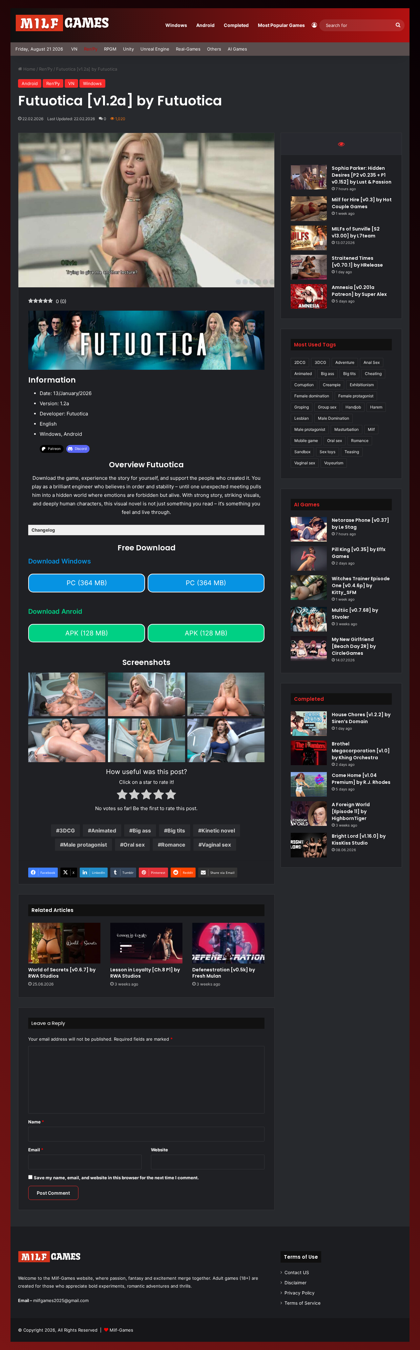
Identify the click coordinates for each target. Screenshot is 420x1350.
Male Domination (333, 418)
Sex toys (327, 451)
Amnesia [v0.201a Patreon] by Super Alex (359, 291)
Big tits (176, 830)
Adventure (344, 362)
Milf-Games (121, 1330)
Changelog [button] (43, 530)
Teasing (352, 451)
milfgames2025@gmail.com (61, 1300)
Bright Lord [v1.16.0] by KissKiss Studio (359, 839)
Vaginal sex (216, 844)
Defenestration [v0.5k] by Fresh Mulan (223, 972)
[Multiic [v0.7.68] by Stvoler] (309, 619)
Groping (301, 407)
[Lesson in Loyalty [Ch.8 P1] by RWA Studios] (146, 943)
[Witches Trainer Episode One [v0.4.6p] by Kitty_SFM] (309, 587)
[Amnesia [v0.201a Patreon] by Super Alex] (309, 296)
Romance (173, 844)
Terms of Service (302, 1303)
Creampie (332, 384)
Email (35, 1149)
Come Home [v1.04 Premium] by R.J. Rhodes (361, 779)
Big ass (142, 830)
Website (159, 1149)
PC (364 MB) (87, 583)
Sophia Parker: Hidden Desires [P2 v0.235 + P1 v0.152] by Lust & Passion (361, 175)
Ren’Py (90, 49)
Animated (103, 830)
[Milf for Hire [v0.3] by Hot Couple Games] (309, 208)
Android (205, 25)
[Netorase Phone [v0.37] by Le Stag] (309, 529)
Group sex (327, 407)
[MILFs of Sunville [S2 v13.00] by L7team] (309, 238)
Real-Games (188, 49)
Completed (236, 25)
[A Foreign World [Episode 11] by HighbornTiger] (309, 813)
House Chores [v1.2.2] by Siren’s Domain (361, 718)
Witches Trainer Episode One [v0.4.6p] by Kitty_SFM (361, 585)
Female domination (311, 395)
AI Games (237, 49)
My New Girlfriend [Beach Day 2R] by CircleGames (354, 646)
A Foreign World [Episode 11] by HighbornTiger (351, 811)
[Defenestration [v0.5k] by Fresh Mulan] (228, 943)
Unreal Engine (154, 49)
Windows (176, 25)
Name (36, 1121)
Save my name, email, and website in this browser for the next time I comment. (116, 1177)
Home (28, 69)
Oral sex (134, 844)
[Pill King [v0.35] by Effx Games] (309, 558)
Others (214, 49)
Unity (128, 49)
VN (74, 49)
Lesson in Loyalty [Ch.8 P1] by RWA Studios (145, 972)
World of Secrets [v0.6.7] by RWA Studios (61, 972)
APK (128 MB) (86, 633)
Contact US (296, 1272)
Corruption (304, 384)
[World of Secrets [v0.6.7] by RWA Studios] (64, 943)
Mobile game (306, 440)
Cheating (373, 373)
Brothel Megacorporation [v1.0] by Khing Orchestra (361, 751)
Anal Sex (372, 362)
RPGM (110, 49)
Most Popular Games (281, 25)
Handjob (353, 407)
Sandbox (302, 451)
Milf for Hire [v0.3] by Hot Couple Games (362, 203)
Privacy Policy (299, 1292)
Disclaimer (295, 1282)
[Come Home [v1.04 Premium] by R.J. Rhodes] (309, 784)
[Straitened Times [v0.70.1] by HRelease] (309, 267)
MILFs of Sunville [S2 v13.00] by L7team (356, 232)
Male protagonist (85, 844)
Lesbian (301, 418)
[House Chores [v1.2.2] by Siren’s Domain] (309, 723)
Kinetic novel (218, 830)
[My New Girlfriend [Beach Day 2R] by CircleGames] (309, 648)
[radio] (122, 795)
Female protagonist (355, 395)
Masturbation (346, 429)
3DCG (67, 830)
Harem (376, 407)
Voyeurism (333, 462)
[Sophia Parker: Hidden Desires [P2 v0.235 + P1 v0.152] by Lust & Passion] (309, 177)
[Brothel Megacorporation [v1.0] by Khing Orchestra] (309, 753)
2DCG (299, 362)
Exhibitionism (362, 384)
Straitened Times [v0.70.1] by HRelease (357, 261)
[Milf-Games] (66, 25)
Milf (371, 429)
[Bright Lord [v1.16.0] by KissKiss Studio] (309, 845)
